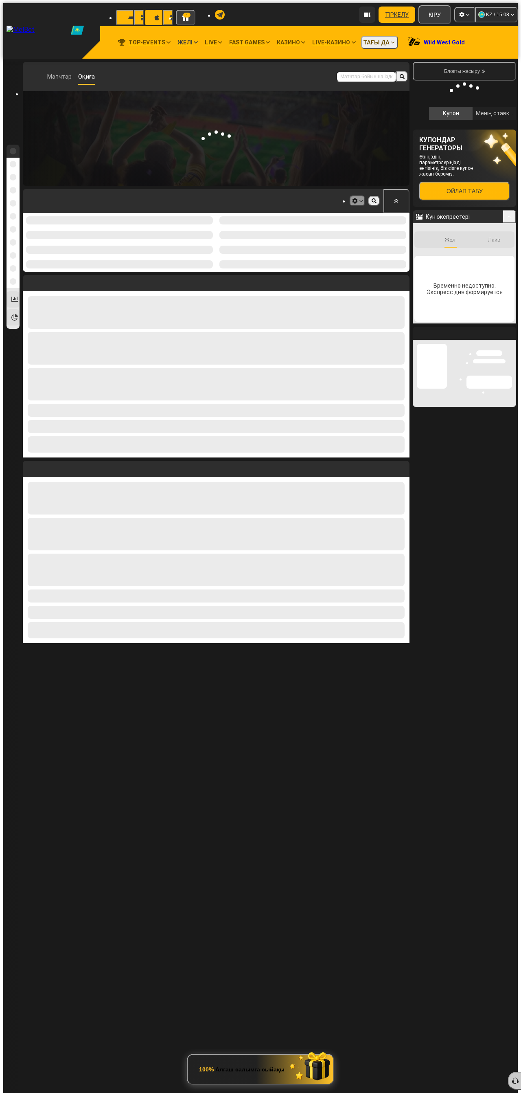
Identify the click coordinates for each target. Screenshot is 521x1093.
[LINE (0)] (31, 76)
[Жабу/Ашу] (509, 338)
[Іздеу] (402, 76)
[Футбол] (46, 76)
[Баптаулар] (464, 14)
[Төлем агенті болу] (367, 15)
